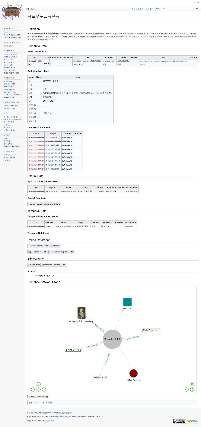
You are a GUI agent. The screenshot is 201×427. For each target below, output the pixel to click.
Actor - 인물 (8, 60)
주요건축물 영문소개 (11, 73)
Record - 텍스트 (9, 68)
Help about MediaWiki (12, 146)
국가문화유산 (9, 81)
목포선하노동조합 (53, 153)
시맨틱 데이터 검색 (11, 106)
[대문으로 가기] (12, 11)
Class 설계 (8, 46)
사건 (42, 402)
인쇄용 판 (7, 160)
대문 (5, 138)
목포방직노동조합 (53, 149)
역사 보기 (149, 9)
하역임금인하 (51, 137)
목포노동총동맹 (52, 169)
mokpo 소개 (42, 421)
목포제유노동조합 (53, 161)
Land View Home (10, 92)
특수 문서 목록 (9, 122)
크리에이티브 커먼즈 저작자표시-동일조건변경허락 (67, 416)
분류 (30, 402)
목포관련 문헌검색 (10, 54)
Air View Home (9, 89)
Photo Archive (9, 87)
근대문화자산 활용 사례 (12, 38)
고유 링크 (7, 125)
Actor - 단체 (8, 62)
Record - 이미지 (9, 84)
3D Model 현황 (9, 97)
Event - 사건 (8, 65)
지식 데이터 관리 (10, 108)
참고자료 (7, 32)
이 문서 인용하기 (10, 130)
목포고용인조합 (52, 145)
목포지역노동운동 (36, 141)
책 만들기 (7, 155)
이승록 (49, 402)
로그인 (196, 2)
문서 (27, 9)
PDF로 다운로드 (10, 157)
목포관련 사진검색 (10, 57)
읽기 (131, 9)
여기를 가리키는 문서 (11, 117)
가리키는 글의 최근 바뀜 (12, 119)
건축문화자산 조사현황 (12, 35)
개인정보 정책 (31, 421)
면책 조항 (50, 421)
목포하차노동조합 (53, 165)
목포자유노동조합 (53, 157)
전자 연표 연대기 (10, 70)
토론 (33, 9)
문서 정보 (7, 127)
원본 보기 (139, 9)
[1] (52, 39)
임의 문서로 (8, 144)
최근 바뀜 (7, 141)
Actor (36, 402)
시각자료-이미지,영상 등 (12, 95)
